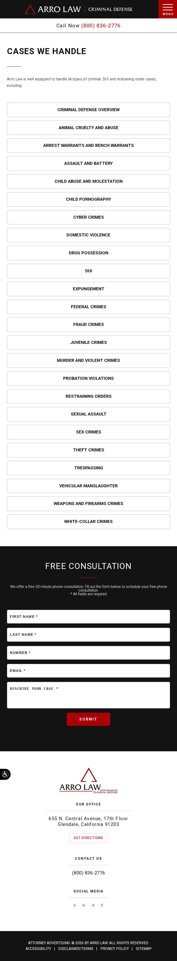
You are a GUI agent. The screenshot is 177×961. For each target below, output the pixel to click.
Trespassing (88, 468)
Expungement (88, 289)
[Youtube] (75, 906)
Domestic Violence (88, 235)
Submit (88, 719)
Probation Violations (88, 378)
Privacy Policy (114, 949)
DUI (88, 271)
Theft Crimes (88, 450)
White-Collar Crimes (88, 521)
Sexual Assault (88, 414)
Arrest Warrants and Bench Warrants (88, 145)
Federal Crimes (88, 307)
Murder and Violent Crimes (88, 360)
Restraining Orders (89, 396)
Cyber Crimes (88, 217)
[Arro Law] (78, 9)
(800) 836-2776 (88, 873)
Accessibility (38, 949)
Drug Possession (88, 253)
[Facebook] (102, 906)
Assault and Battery (88, 163)
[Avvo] (93, 906)
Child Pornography (88, 199)
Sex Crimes (88, 432)
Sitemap (144, 949)
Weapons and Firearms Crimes (88, 503)
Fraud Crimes (88, 324)
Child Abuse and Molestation (89, 181)
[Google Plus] (84, 906)
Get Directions (88, 838)
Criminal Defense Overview (88, 110)
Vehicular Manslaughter (88, 486)
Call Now (88, 25)
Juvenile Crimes (88, 342)
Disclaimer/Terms (75, 949)
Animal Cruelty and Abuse (88, 128)
